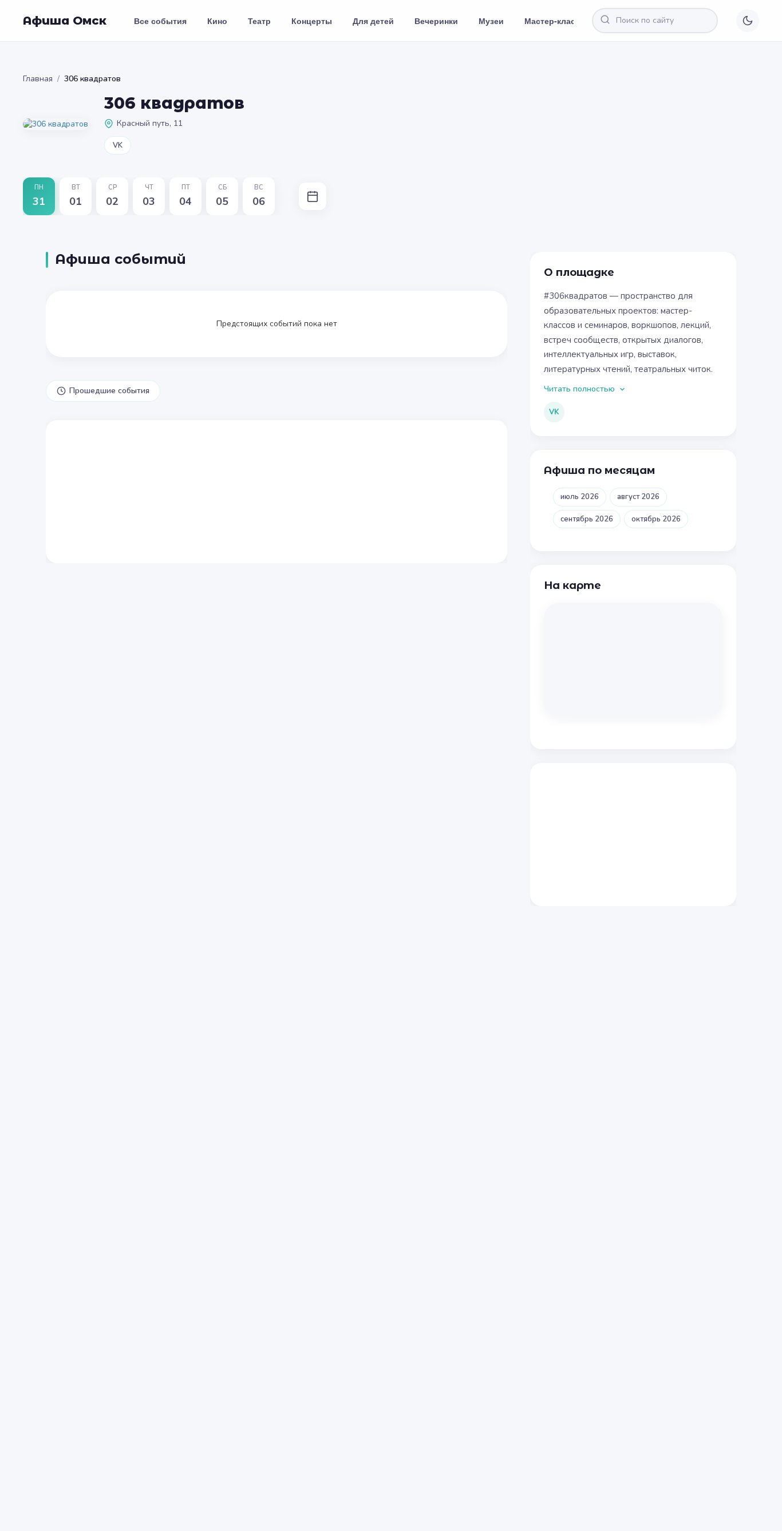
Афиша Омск (64, 20)
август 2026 (638, 497)
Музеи (491, 20)
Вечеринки (436, 20)
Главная (38, 78)
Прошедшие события (109, 390)
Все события (160, 20)
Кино (217, 20)
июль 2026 (579, 497)
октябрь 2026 (656, 519)
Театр (259, 20)
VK (118, 145)
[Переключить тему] (747, 20)
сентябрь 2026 (586, 519)
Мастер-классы (555, 20)
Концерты (311, 20)
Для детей (373, 20)
